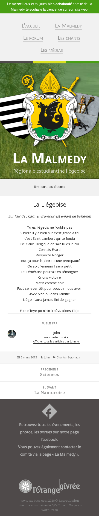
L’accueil (31, 26)
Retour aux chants (49, 186)
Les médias (52, 50)
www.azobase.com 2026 (37, 500)
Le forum (33, 38)
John (47, 357)
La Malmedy (68, 26)
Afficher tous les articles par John (54, 341)
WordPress (49, 510)
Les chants (69, 38)
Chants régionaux (68, 357)
